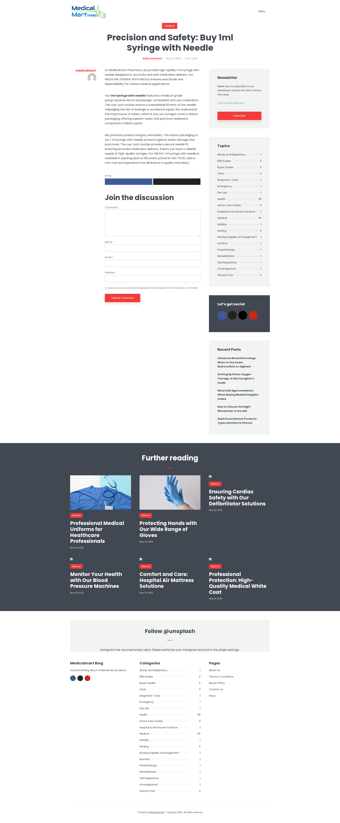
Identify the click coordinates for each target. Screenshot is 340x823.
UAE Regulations (227, 262)
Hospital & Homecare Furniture (236, 211)
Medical (169, 26)
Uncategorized (226, 268)
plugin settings (229, 650)
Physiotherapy (226, 249)
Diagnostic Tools (227, 180)
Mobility (222, 224)
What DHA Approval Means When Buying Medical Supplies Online (238, 395)
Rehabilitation (225, 256)
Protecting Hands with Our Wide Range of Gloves (168, 529)
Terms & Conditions (221, 676)
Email (109, 257)
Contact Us (216, 689)
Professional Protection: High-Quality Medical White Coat (238, 583)
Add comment (152, 58)
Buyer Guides (225, 167)
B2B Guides (224, 161)
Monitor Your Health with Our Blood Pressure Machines (96, 580)
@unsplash (179, 631)
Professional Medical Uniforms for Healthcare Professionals (97, 532)
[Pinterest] (253, 315)
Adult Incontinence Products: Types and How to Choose (237, 421)
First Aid (222, 192)
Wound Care (225, 275)
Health (221, 199)
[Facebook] (221, 315)
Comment (111, 207)
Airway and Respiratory (231, 154)
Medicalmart (157, 812)
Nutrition (222, 243)
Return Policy (217, 683)
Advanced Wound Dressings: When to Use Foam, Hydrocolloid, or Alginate (236, 362)
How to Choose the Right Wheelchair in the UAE (234, 409)
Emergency (224, 186)
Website (110, 272)
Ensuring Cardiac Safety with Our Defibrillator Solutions (237, 498)
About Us (214, 670)
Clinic (220, 173)
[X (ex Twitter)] (232, 315)
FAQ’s (212, 696)
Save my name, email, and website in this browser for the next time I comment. (153, 288)
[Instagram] (242, 315)
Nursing (221, 231)
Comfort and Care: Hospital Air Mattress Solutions (167, 580)
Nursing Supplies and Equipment (237, 237)
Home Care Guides (229, 205)
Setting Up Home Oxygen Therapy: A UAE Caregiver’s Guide (235, 379)
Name (109, 242)
